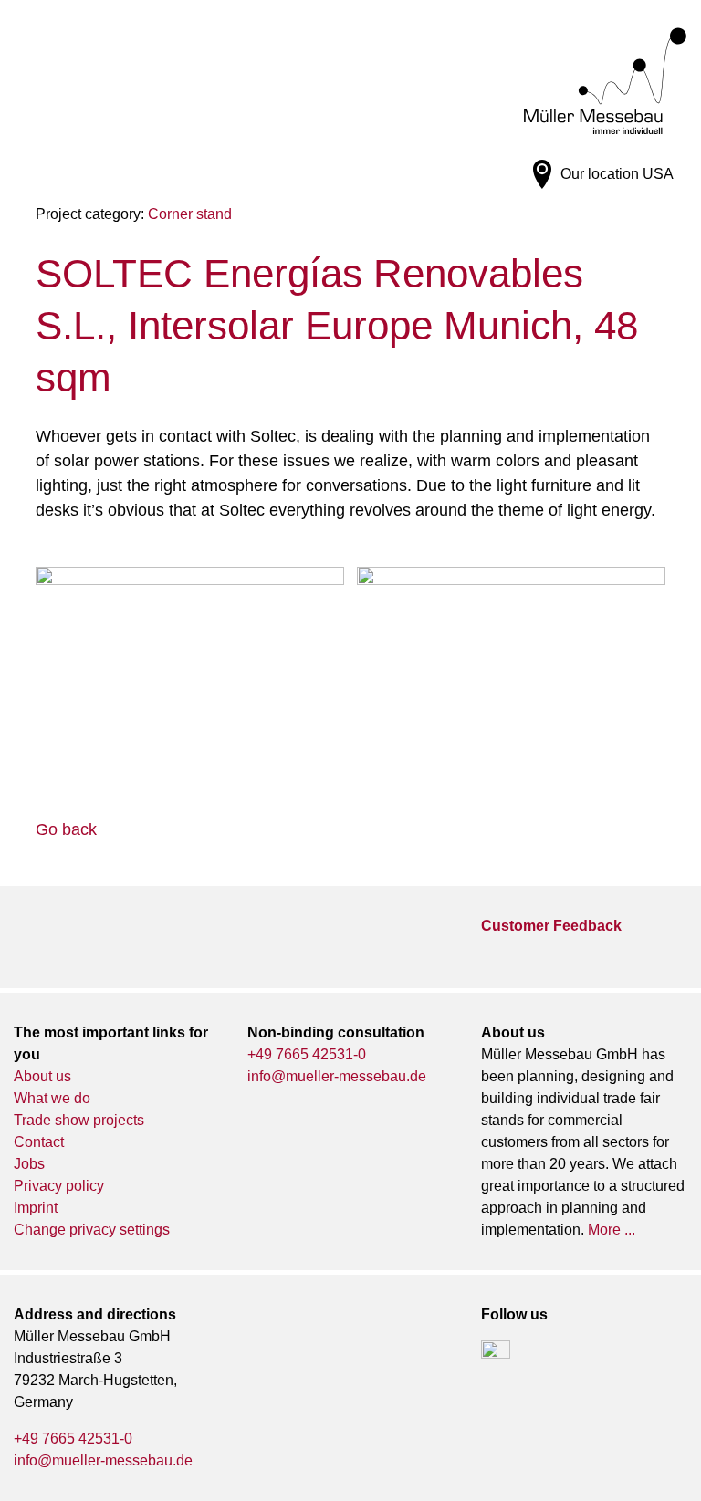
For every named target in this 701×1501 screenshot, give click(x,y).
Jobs (29, 1164)
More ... (611, 1229)
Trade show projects (79, 1120)
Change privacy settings (92, 1229)
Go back (66, 829)
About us (42, 1076)
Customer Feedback (551, 925)
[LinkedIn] (495, 1355)
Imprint (36, 1207)
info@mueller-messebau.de (336, 1076)
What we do (52, 1098)
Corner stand (190, 214)
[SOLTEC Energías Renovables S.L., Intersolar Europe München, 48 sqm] (190, 672)
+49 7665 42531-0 (306, 1054)
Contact (39, 1142)
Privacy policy (59, 1186)
